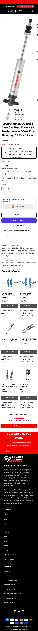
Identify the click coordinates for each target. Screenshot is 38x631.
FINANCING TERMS (10, 598)
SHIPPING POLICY (9, 585)
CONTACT (7, 571)
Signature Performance (16, 626)
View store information (11, 236)
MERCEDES (7, 541)
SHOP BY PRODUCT (10, 555)
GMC (5, 519)
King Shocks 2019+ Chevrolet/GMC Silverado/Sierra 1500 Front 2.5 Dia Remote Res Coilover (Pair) (27, 294)
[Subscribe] (32, 451)
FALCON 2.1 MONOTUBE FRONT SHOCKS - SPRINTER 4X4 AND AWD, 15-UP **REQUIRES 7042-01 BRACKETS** (28, 340)
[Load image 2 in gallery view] (19, 114)
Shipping (3, 168)
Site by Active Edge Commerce (19, 629)
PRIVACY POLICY (9, 602)
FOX (2, 343)
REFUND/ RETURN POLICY (12, 594)
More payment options (19, 225)
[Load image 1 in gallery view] (7, 114)
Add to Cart (10, 305)
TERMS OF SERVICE (10, 589)
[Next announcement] (34, 2)
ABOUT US (7, 576)
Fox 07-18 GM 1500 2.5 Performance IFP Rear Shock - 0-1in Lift (9, 340)
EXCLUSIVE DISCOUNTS (11, 580)
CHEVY (6, 515)
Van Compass (23, 343)
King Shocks (4, 297)
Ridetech (3, 389)
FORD (5, 523)
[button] (4, 11)
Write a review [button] (19, 426)
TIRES (6, 550)
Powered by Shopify (27, 626)
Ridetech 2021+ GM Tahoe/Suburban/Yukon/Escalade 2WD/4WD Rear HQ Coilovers (9, 386)
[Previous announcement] (3, 2)
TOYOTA (6, 532)
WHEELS (6, 546)
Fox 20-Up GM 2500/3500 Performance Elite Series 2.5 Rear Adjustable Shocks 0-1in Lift (28, 386)
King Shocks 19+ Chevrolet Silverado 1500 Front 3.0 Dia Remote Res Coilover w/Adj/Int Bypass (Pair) (9, 294)
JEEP (5, 537)
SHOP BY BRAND (9, 559)
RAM (5, 528)
